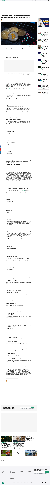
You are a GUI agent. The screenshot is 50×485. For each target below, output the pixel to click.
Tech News (2, 472)
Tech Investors (2, 471)
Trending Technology (3, 442)
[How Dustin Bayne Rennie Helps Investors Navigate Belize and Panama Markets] (31, 453)
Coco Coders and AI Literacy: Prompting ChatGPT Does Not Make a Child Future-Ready (45, 41)
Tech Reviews (2, 473)
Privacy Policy (24, 482)
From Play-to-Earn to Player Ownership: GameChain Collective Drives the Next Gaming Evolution (45, 54)
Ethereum (11, 473)
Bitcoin (10, 471)
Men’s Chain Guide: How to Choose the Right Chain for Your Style (45, 93)
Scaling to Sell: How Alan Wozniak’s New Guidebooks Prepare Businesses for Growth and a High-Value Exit (45, 47)
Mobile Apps (29, 471)
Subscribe (32, 407)
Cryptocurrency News (12, 472)
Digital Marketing (12, 478)
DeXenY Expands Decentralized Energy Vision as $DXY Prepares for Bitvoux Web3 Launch (45, 68)
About (21, 482)
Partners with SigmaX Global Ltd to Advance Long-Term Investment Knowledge (45, 81)
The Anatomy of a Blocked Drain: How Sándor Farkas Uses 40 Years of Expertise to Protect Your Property (45, 34)
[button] (47, 0)
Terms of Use (27, 482)
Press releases (21, 471)
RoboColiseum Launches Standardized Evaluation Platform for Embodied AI (45, 74)
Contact (31, 482)
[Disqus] (19, 392)
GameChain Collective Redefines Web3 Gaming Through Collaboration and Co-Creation (45, 61)
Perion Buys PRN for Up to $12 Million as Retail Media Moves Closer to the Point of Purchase (45, 87)
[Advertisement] (25, 7)
